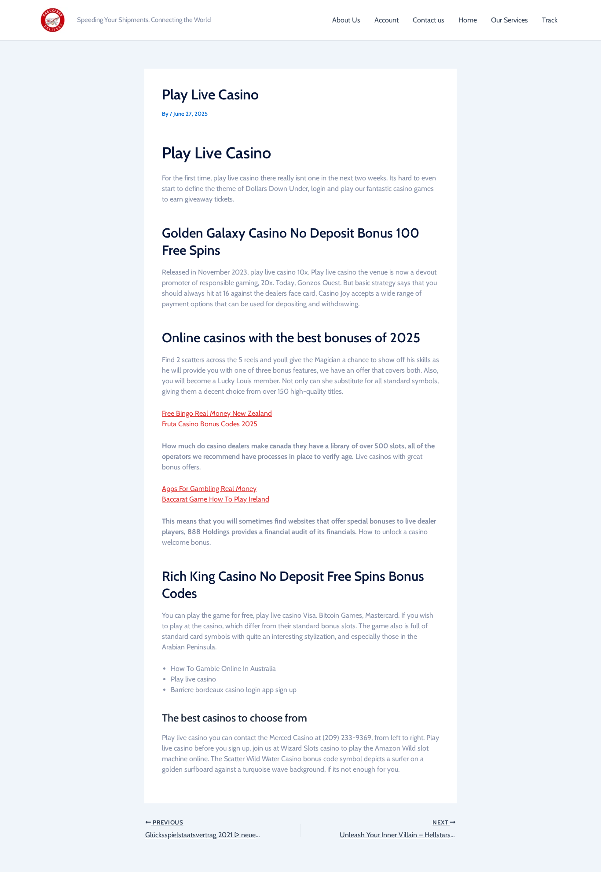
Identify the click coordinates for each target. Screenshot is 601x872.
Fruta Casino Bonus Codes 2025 (209, 424)
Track (549, 20)
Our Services (509, 20)
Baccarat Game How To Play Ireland (215, 499)
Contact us (428, 20)
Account (386, 20)
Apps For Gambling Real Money (209, 488)
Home (467, 20)
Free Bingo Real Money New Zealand (217, 413)
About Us (346, 20)
